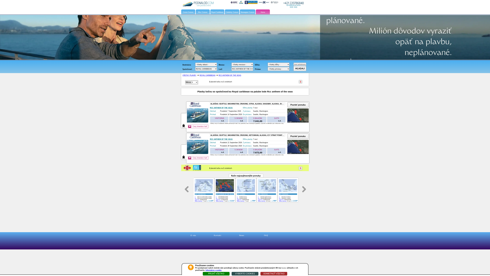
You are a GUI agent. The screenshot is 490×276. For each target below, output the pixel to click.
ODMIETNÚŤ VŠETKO (273, 274)
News (241, 235)
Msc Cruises (202, 12)
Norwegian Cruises (247, 12)
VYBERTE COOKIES (245, 274)
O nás (193, 235)
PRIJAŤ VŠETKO (216, 274)
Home (263, 12)
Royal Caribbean (217, 12)
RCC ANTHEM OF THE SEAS (230, 75)
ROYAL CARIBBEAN (207, 75)
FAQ (266, 235)
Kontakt (217, 235)
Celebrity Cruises (232, 12)
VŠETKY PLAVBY (189, 75)
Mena (188, 82)
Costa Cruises (188, 12)
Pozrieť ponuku (298, 105)
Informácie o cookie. (214, 270)
